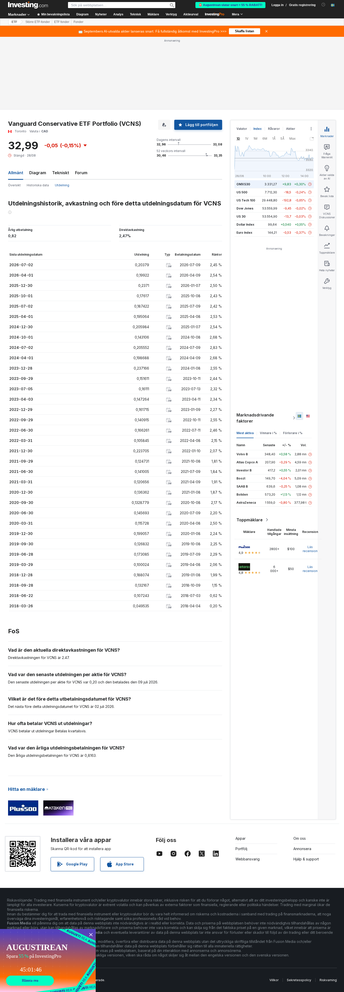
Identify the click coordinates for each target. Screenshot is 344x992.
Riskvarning (328, 980)
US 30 (241, 216)
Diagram (37, 172)
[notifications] (323, 4)
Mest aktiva (245, 433)
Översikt (14, 185)
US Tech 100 (245, 200)
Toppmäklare (249, 519)
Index (257, 129)
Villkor (274, 980)
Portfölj (241, 849)
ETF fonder (61, 22)
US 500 (241, 192)
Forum (81, 172)
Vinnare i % (268, 433)
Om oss (299, 838)
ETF (14, 22)
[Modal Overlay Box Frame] (48, 960)
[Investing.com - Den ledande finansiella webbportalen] (28, 5)
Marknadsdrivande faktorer (255, 418)
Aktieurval (190, 14)
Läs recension (310, 549)
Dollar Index (245, 224)
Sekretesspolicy (299, 980)
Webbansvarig (247, 859)
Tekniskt (60, 172)
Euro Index (244, 232)
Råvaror (274, 129)
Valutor (241, 129)
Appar (240, 838)
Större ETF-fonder (37, 22)
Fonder (78, 22)
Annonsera (302, 849)
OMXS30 (243, 184)
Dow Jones (244, 208)
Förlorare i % (292, 433)
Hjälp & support (306, 859)
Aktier (290, 129)
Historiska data (38, 185)
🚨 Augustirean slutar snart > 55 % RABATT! (230, 5)
